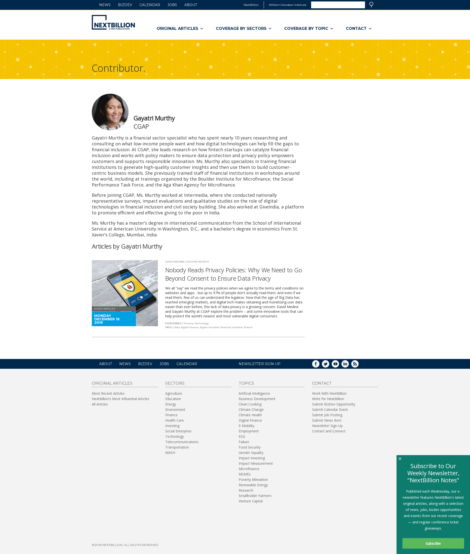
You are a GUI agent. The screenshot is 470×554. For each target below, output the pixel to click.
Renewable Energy (253, 485)
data (177, 327)
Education (173, 398)
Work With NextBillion (329, 393)
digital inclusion (209, 327)
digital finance (190, 327)
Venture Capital (251, 501)
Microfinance (249, 468)
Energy (170, 404)
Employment (249, 431)
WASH (170, 452)
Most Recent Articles (108, 393)
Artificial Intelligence (254, 393)
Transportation (177, 447)
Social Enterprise (178, 431)
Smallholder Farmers (255, 495)
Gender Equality (251, 452)
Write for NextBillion (328, 398)
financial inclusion (232, 327)
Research (246, 490)
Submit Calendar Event (330, 409)
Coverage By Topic (306, 28)
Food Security (249, 447)
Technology (202, 323)
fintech (248, 327)
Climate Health (250, 415)
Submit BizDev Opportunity (333, 404)
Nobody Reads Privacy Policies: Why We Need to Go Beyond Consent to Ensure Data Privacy (233, 274)
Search (371, 5)
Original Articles (177, 28)
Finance (189, 323)
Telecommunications (182, 441)
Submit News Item (326, 420)
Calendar (150, 5)
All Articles (100, 404)
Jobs (172, 5)
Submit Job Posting (327, 415)
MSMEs (245, 474)
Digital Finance (250, 420)
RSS (358, 365)
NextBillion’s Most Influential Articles (120, 398)
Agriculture (173, 393)
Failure (244, 441)
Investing (172, 425)
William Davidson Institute (287, 5)
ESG (242, 436)
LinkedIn (348, 365)
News (105, 5)
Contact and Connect (329, 431)
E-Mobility (246, 425)
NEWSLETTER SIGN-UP (260, 364)
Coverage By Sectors (241, 28)
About (190, 5)
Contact (356, 28)
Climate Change (251, 409)
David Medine (175, 261)
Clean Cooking (250, 404)
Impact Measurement (256, 463)
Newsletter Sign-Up (327, 425)
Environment (175, 409)
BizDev (125, 5)
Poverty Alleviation (253, 479)
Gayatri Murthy (198, 261)
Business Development (257, 398)
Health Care (174, 420)
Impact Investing (252, 458)
